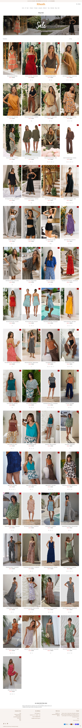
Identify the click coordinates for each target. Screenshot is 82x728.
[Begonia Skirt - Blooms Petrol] (31, 468)
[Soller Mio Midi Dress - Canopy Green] (70, 549)
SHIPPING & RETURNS (17, 716)
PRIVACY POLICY (18, 715)
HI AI (20, 720)
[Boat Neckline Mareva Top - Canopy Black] (50, 386)
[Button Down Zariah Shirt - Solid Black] (31, 99)
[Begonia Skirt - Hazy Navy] (12, 468)
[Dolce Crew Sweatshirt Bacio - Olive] (50, 140)
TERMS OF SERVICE (17, 714)
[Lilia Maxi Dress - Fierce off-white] (12, 590)
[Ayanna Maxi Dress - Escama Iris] (70, 222)
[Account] (78, 4)
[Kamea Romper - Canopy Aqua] (50, 508)
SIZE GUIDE (19, 718)
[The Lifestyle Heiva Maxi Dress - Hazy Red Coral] (70, 263)
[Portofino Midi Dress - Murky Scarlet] (31, 58)
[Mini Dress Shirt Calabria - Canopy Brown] (31, 508)
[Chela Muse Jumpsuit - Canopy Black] (12, 549)
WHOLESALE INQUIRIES (56, 714)
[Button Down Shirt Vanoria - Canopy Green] (12, 508)
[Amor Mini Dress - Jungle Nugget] (50, 181)
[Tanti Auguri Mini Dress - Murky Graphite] (12, 181)
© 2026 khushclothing (7, 726)
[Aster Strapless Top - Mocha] (12, 427)
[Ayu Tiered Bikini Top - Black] (50, 222)
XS (12, 202)
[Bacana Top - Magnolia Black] (31, 263)
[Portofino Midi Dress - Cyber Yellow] (70, 304)
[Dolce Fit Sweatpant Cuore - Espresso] (70, 140)
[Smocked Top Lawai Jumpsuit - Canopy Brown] (31, 549)
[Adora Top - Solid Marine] (50, 263)
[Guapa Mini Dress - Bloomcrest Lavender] (31, 631)
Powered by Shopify (14, 726)
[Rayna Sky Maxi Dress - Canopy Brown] (50, 590)
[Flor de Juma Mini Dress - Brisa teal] (31, 304)
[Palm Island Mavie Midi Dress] (12, 58)
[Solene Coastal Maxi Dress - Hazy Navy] (50, 549)
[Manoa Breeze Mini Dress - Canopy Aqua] (50, 304)
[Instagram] (5, 723)
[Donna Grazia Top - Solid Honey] (12, 99)
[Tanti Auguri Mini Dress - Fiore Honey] (70, 99)
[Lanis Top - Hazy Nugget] (70, 386)
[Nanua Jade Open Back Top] (31, 427)
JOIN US (58, 715)
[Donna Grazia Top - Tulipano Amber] (50, 99)
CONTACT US (57, 713)
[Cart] (79, 4)
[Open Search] (76, 4)
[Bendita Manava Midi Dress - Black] (70, 181)
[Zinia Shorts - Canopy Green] (70, 427)
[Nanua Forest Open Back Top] (50, 58)
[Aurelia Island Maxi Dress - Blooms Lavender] (31, 590)
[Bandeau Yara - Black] (31, 222)
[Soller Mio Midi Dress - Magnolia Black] (31, 345)
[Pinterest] (7, 723)
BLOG (20, 719)
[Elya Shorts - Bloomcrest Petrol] (50, 427)
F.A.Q (20, 713)
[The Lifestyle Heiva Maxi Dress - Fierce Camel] (50, 631)
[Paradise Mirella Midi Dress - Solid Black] (31, 181)
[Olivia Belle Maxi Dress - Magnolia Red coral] (12, 345)
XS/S (50, 243)
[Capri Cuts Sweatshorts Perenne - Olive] (31, 140)
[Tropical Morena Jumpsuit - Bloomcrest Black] (70, 508)
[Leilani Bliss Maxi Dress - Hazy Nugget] (12, 631)
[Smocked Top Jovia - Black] (70, 345)
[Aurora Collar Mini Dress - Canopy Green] (70, 631)
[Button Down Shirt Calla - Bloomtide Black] (70, 468)
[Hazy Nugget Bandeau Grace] (50, 345)
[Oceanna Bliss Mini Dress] (12, 672)
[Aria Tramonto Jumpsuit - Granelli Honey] (70, 58)
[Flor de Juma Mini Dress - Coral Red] (12, 304)
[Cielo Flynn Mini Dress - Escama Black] (12, 263)
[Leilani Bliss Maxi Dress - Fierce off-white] (70, 590)
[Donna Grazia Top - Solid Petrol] (12, 386)
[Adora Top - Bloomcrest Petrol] (31, 386)
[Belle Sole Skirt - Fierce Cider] (50, 468)
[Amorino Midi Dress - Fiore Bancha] (12, 140)
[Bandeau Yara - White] (12, 222)
